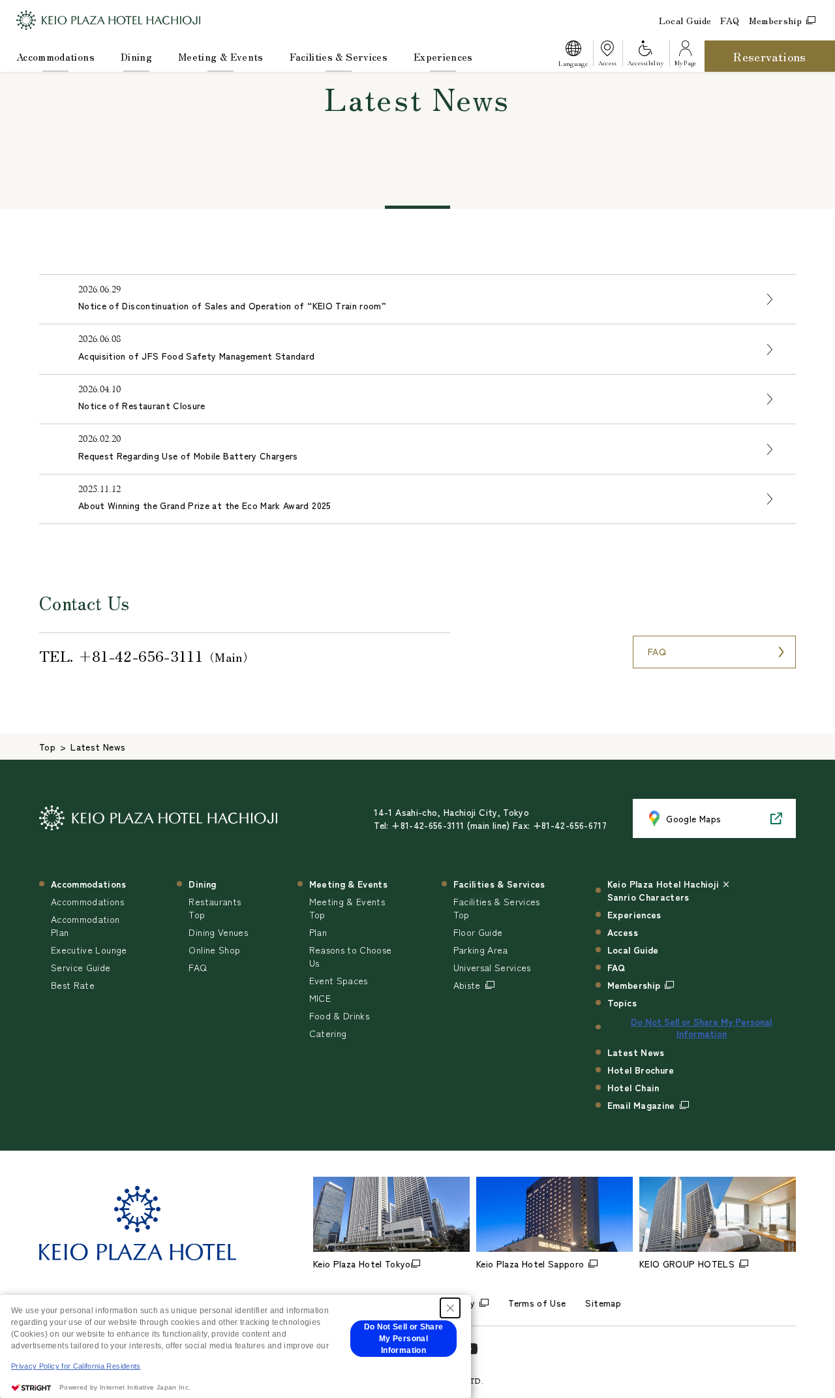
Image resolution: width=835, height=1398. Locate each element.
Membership (775, 20)
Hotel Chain (633, 1087)
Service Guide (81, 967)
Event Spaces (338, 980)
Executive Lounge (89, 949)
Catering (328, 1033)
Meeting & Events (221, 56)
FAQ (729, 20)
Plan (318, 932)
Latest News (636, 1052)
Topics (622, 1002)
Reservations (769, 56)
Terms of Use (537, 1302)
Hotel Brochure (641, 1069)
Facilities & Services (338, 56)
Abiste (467, 984)
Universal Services (492, 967)
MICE (320, 997)
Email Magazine (641, 1104)
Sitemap (602, 1302)
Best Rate (73, 984)
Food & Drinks (339, 1015)
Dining (136, 56)
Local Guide (685, 20)
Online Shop (214, 949)
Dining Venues (218, 932)
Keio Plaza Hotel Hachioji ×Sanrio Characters (668, 890)
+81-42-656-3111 (140, 655)
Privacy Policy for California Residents (76, 1366)
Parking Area (480, 949)
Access (622, 932)
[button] (572, 56)
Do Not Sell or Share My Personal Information (701, 1027)
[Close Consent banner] (450, 1308)
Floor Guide (478, 932)
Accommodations (55, 56)
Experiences (443, 56)
